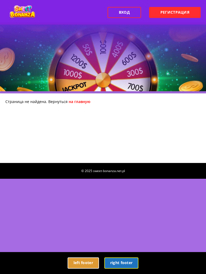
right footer (121, 262)
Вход (124, 12)
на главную (79, 101)
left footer (83, 262)
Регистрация (174, 12)
